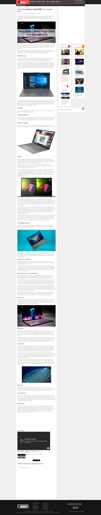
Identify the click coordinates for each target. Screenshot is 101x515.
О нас (70, 511)
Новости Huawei (36, 507)
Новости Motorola (46, 504)
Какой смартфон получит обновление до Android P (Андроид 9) (65, 66)
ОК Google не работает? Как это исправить (64, 90)
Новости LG (35, 504)
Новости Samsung (36, 503)
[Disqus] (36, 483)
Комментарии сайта (24, 467)
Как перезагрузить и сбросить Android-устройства (64, 56)
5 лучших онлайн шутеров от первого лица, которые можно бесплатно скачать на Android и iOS (65, 101)
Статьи (72, 511)
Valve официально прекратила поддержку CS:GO (79, 56)
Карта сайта (81, 511)
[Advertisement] (36, 422)
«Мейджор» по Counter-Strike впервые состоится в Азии (79, 76)
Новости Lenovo (35, 506)
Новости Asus (45, 507)
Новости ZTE (45, 506)
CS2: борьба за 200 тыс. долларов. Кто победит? (78, 66)
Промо (75, 511)
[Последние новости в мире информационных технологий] (22, 2)
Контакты (77, 511)
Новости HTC (45, 503)
